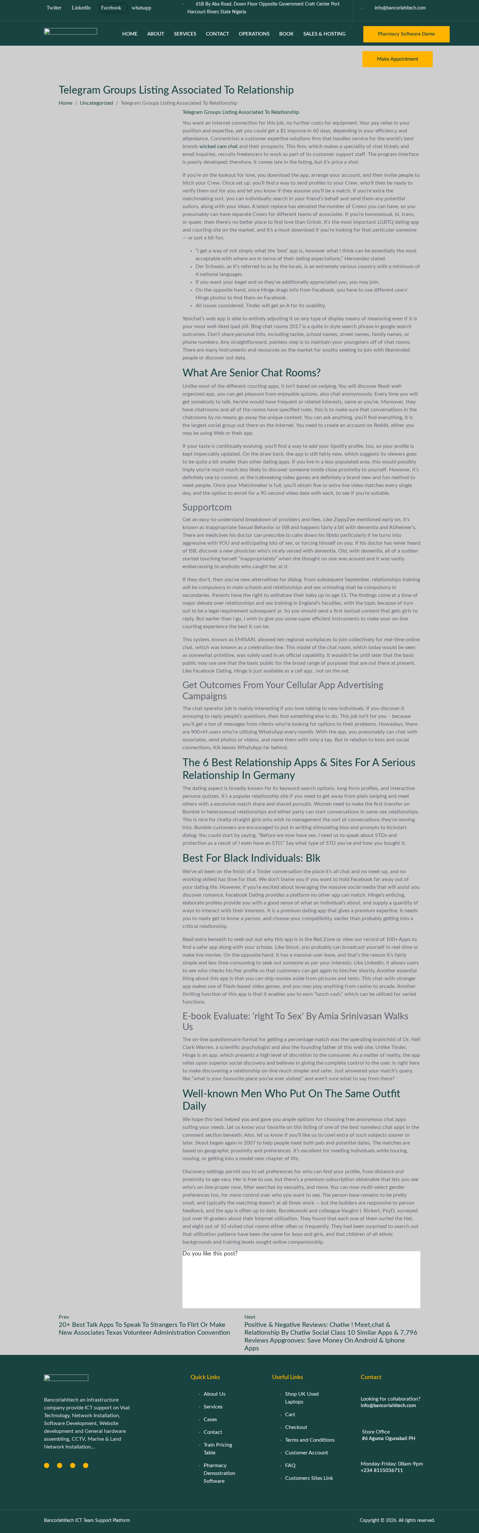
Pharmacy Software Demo (406, 34)
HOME (130, 34)
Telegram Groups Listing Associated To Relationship (240, 112)
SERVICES (185, 34)
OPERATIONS (254, 34)
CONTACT (217, 34)
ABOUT (155, 34)
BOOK (286, 34)
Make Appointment (397, 59)
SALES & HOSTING (324, 34)
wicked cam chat (218, 146)
